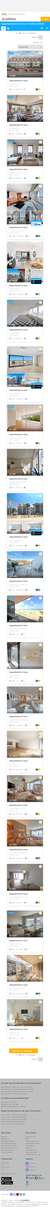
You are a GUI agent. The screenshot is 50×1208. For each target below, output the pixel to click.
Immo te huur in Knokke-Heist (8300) (14, 1115)
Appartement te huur (18, 81)
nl (47, 14)
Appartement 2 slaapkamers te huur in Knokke (17, 1089)
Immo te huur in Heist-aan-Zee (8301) (14, 1119)
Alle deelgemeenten (8, 1206)
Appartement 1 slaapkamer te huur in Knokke (16, 1087)
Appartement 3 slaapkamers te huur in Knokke (17, 1091)
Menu (46, 19)
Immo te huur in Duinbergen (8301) (13, 1121)
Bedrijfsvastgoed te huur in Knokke (13, 1106)
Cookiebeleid (20, 1202)
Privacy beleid (30, 1202)
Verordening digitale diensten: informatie (35, 1204)
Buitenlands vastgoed (16, 14)
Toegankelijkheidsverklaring (24, 1206)
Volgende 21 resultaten (22, 1051)
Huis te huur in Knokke (9, 1102)
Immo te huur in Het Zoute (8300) (13, 1124)
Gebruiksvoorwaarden (8, 1202)
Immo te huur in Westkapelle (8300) (13, 1117)
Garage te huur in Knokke (10, 1104)
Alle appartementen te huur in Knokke (14, 1094)
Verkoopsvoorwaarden (15, 1204)
